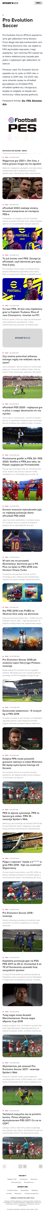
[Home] (10, 3)
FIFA (28, 100)
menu (38, 3)
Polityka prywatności (31, 1193)
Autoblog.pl (24, 1179)
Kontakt (9, 1193)
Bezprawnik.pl (29, 1182)
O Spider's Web (12, 1190)
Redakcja (35, 1190)
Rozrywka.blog (16, 1182)
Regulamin (18, 1193)
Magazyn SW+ (12, 1179)
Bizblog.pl (34, 1179)
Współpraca (25, 1190)
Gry (23, 100)
